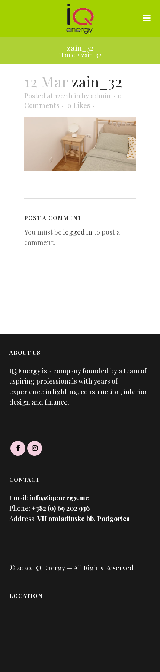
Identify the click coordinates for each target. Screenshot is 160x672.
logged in (77, 231)
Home (67, 55)
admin (100, 95)
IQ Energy (48, 567)
